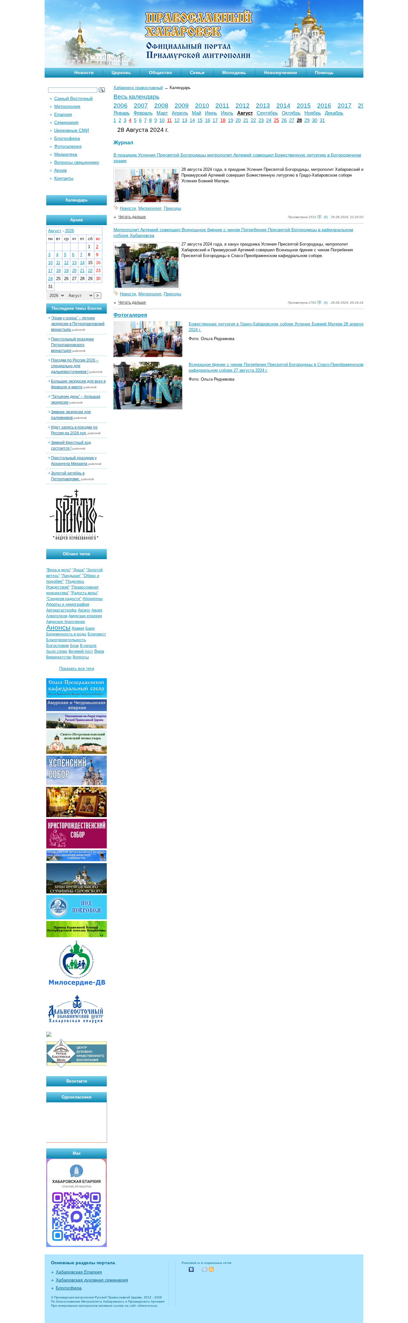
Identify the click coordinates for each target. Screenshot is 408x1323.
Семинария (66, 122)
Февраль (143, 113)
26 (284, 120)
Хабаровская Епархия (79, 1271)
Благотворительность (66, 640)
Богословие (57, 645)
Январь (121, 113)
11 (169, 120)
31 (322, 120)
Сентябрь (267, 113)
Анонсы (58, 627)
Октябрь (291, 113)
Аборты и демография (67, 604)
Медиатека (65, 154)
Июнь (211, 113)
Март (162, 113)
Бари (90, 628)
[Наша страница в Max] (76, 1245)
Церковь (121, 72)
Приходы (172, 208)
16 (207, 120)
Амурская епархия (85, 616)
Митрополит (149, 208)
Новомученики (280, 72)
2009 (182, 105)
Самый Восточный (73, 98)
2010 (202, 105)
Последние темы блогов (77, 308)
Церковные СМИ (71, 130)
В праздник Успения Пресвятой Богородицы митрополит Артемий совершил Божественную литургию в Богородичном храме (237, 157)
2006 (120, 105)
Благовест (97, 634)
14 (192, 120)
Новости (84, 72)
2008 (161, 105)
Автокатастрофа (61, 610)
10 (161, 120)
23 (261, 120)
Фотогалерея (130, 315)
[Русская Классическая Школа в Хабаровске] (76, 1067)
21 (245, 120)
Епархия (63, 114)
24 (268, 120)
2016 (324, 105)
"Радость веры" (84, 593)
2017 (345, 105)
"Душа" (78, 570)
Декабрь (334, 113)
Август (245, 113)
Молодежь (234, 72)
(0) (326, 217)
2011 (222, 105)
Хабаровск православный (138, 87)
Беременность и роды (66, 634)
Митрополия (67, 106)
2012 (243, 105)
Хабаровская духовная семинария (92, 1279)
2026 (69, 230)
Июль (227, 113)
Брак (74, 645)
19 (230, 120)
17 (215, 120)
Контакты (63, 178)
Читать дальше (132, 217)
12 (176, 120)
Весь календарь (136, 96)
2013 (263, 105)
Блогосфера (67, 138)
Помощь (324, 72)
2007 (141, 105)
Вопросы (81, 657)
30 (314, 120)
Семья (197, 72)
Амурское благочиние (65, 622)
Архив (60, 170)
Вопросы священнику (76, 162)
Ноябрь (312, 113)
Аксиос (84, 610)
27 (291, 120)
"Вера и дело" (58, 570)
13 (184, 120)
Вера (99, 651)
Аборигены (93, 599)
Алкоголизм (56, 616)
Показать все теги (76, 668)
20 (238, 120)
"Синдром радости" (63, 599)
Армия (78, 628)
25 (276, 120)
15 (199, 120)
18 (222, 120)
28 (299, 120)
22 (253, 120)
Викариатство (58, 657)
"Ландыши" (71, 576)
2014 (283, 105)
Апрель (180, 113)
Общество (160, 72)
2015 (304, 105)
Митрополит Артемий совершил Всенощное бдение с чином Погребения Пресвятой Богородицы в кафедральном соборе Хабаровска (233, 232)
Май (196, 113)
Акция (96, 610)
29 (307, 120)
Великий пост (81, 651)
